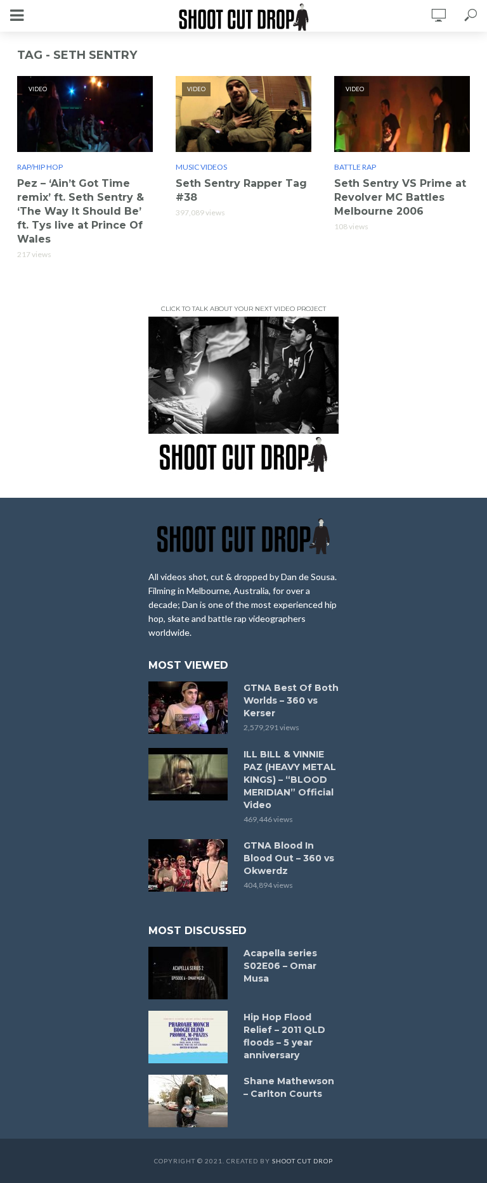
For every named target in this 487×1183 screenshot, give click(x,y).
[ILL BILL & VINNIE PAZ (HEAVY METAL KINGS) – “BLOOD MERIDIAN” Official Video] (190, 774)
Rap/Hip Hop (40, 167)
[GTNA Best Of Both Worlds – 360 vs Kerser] (190, 707)
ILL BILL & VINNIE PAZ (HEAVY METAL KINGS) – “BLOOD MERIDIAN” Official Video (290, 780)
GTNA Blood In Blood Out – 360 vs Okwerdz (289, 858)
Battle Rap (355, 167)
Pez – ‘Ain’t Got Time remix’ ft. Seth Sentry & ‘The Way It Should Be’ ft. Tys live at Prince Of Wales (80, 211)
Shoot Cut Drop (302, 1161)
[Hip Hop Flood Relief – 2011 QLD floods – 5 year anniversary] (190, 1037)
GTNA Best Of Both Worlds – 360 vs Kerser (291, 700)
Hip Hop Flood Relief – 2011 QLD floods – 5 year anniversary (284, 1036)
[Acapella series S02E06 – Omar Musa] (190, 973)
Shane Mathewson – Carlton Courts (289, 1087)
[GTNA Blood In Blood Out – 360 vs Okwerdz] (190, 865)
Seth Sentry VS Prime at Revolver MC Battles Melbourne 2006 (400, 197)
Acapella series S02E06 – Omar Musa (280, 965)
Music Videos (201, 167)
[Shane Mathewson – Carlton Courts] (190, 1101)
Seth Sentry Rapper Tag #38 (241, 190)
